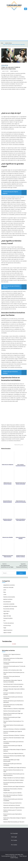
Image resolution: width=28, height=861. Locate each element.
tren (4, 620)
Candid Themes (14, 857)
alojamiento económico (9, 585)
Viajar (4, 627)
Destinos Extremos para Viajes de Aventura (13, 786)
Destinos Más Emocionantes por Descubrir (13, 822)
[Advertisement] (14, 26)
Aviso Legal (14, 837)
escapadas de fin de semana (10, 606)
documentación (7, 601)
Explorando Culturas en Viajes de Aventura (13, 807)
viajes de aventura (7, 630)
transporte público (8, 618)
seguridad (5, 613)
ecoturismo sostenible (8, 604)
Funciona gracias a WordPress (8, 856)
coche (4, 594)
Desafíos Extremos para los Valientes (12, 792)
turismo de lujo (4, 65)
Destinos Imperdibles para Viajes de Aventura (14, 767)
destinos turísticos (7, 599)
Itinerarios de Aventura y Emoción (11, 805)
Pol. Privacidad (14, 833)
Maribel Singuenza (14, 71)
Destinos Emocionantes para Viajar (12, 711)
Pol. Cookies (14, 840)
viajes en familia (7, 632)
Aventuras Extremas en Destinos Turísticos (13, 735)
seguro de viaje (7, 616)
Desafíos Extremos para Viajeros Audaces (13, 780)
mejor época (6, 611)
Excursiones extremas (8, 608)
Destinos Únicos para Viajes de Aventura (13, 753)
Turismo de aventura (8, 623)
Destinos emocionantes (9, 597)
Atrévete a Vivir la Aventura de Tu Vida (12, 686)
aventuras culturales (8, 587)
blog (4, 592)
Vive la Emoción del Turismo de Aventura (13, 684)
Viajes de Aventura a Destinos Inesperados (13, 708)
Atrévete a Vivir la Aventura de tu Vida (12, 670)
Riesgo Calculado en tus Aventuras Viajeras (13, 777)
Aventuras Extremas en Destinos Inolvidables (14, 729)
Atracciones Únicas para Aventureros (12, 803)
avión (4, 590)
